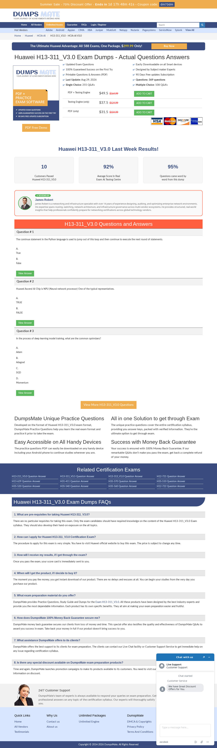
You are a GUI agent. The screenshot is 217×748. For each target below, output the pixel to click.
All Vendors (36, 25)
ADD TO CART (144, 94)
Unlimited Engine (89, 721)
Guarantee (72, 25)
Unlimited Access (54, 25)
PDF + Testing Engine (79, 92)
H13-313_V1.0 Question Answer (125, 476)
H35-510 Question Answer (171, 481)
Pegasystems (149, 30)
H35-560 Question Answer (122, 486)
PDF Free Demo (36, 127)
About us (52, 726)
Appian (71, 30)
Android (60, 30)
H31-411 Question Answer (74, 481)
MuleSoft (111, 30)
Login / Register (98, 25)
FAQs (84, 25)
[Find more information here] (185, 699)
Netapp (123, 30)
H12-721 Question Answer (171, 476)
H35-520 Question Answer (26, 486)
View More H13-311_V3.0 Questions (109, 404)
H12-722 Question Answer (171, 486)
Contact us (53, 721)
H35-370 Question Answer (122, 481)
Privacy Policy (135, 726)
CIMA (81, 30)
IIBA (90, 30)
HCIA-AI (41, 36)
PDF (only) (73, 111)
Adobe (49, 30)
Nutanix (135, 30)
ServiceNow (165, 30)
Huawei (29, 36)
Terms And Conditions (140, 731)
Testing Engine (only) (78, 102)
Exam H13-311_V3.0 (107, 602)
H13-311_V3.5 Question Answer (77, 476)
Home (24, 25)
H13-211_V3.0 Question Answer (29, 476)
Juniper (99, 30)
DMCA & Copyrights (139, 721)
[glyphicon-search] (202, 25)
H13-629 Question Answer (26, 481)
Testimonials (21, 731)
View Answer (25, 273)
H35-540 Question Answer (74, 486)
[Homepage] (9, 25)
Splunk (178, 30)
